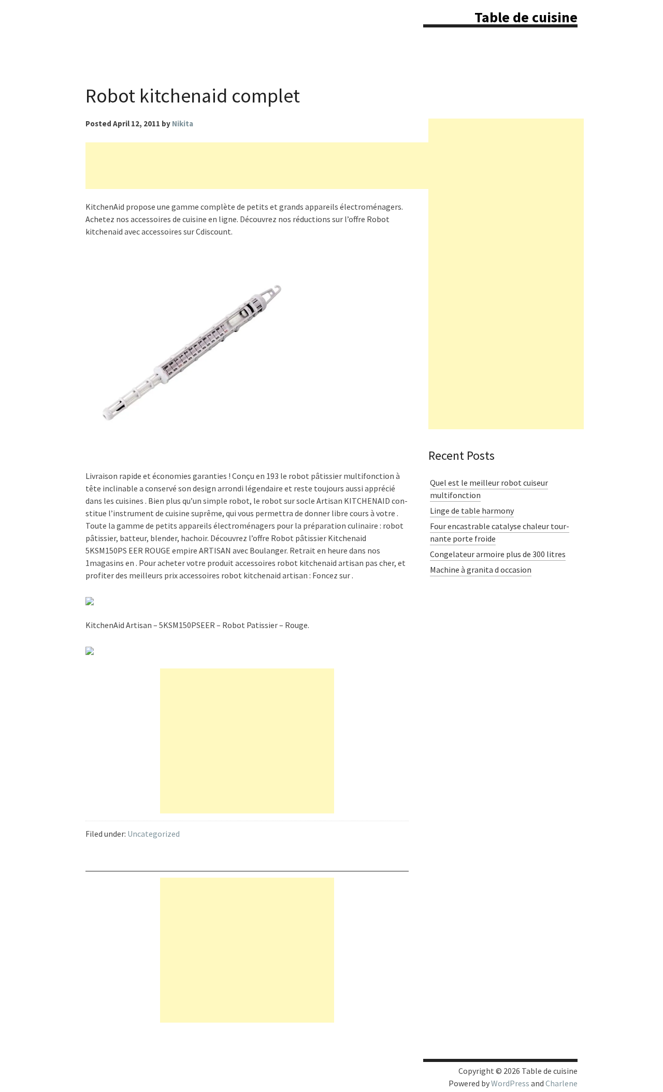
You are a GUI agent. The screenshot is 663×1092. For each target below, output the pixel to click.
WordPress (510, 1083)
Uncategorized (153, 833)
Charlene (561, 1083)
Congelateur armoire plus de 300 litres (498, 554)
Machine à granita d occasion (480, 569)
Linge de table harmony (472, 510)
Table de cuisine (526, 17)
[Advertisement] (274, 165)
